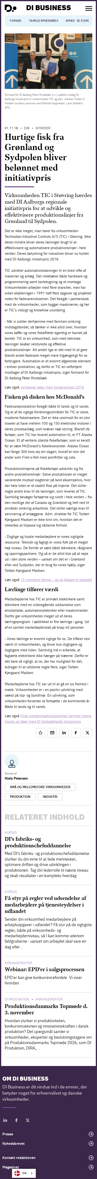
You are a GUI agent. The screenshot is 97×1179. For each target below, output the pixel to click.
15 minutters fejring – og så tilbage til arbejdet (56, 579)
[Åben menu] (88, 8)
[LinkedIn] (5, 1121)
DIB (26, 128)
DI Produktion (17, 999)
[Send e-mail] (52, 732)
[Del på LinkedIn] (64, 732)
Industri (50, 797)
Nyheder (72, 20)
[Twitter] (28, 1121)
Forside (15, 20)
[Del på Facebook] (76, 732)
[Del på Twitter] (87, 732)
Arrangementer (18, 963)
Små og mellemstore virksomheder (40, 787)
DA (24, 1173)
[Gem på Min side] (40, 732)
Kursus (11, 833)
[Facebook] (16, 1121)
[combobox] (24, 1173)
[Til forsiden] (10, 8)
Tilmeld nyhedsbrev (43, 20)
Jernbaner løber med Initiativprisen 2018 (52, 387)
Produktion (20, 797)
